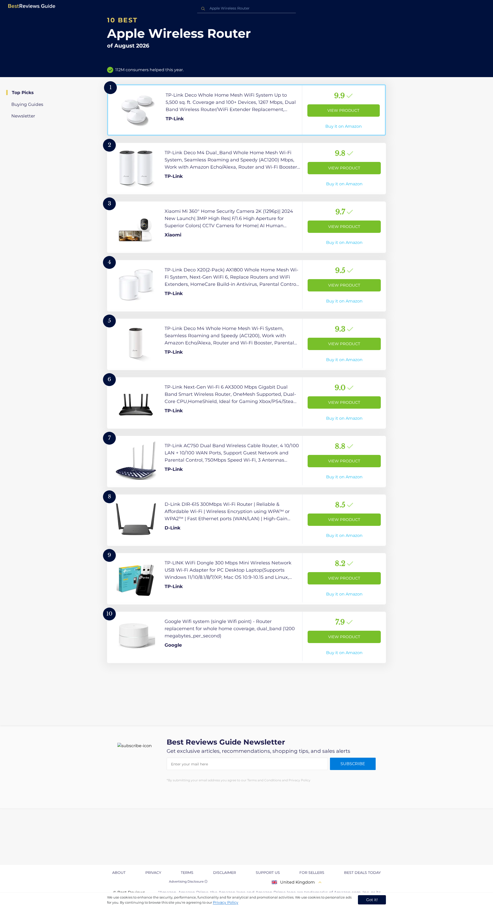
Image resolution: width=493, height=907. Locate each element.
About (119, 872)
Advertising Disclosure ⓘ (188, 881)
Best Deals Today (362, 872)
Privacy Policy (225, 902)
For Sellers (311, 872)
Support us (268, 872)
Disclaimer (224, 872)
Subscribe (352, 763)
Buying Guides (27, 104)
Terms (187, 872)
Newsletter (23, 115)
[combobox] (246, 8)
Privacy (153, 872)
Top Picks (23, 92)
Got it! (372, 899)
